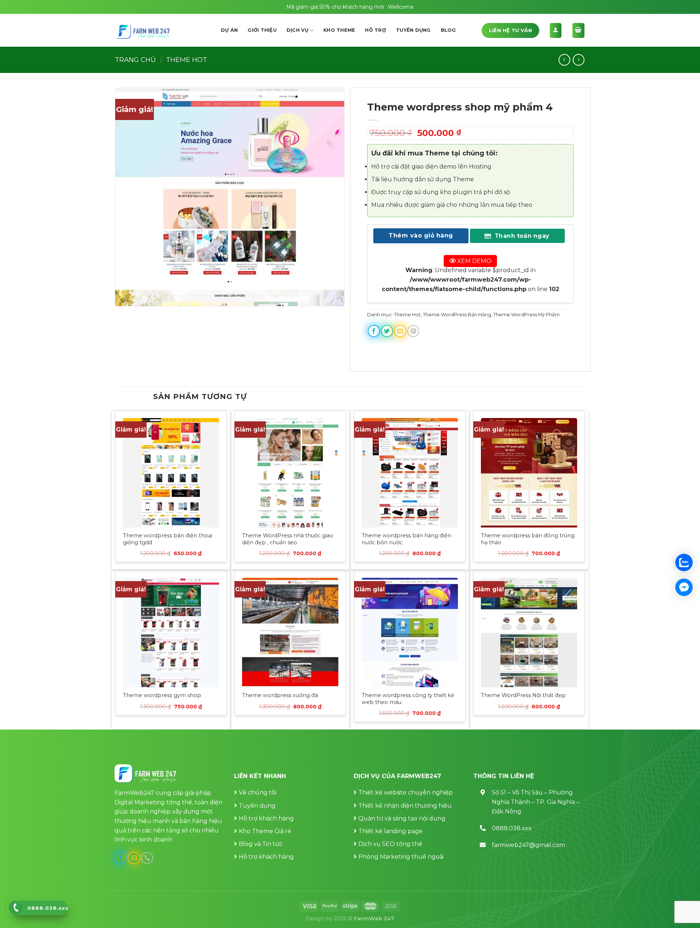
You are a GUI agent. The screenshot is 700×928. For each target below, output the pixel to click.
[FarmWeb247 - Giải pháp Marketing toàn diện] (142, 30)
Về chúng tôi (257, 792)
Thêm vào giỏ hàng (421, 235)
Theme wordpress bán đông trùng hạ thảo (528, 539)
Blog (448, 30)
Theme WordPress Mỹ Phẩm (526, 314)
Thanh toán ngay (521, 235)
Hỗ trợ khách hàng (266, 818)
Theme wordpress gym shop (162, 695)
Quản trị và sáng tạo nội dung (402, 818)
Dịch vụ (298, 30)
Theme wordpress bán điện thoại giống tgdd (167, 539)
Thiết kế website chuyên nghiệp (405, 792)
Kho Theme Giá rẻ (265, 831)
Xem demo (473, 260)
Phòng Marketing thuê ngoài (401, 856)
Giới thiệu (262, 30)
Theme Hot (186, 59)
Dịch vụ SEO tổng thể (390, 843)
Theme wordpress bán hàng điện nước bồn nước (406, 539)
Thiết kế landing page (390, 831)
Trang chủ (135, 59)
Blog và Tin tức (261, 843)
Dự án (229, 30)
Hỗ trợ (375, 30)
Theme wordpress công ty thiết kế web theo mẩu (408, 698)
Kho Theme (339, 30)
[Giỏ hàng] (578, 30)
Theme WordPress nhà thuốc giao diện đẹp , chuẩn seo (287, 539)
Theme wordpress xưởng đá (280, 695)
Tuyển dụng (413, 30)
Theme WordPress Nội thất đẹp (523, 695)
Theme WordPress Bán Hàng (457, 314)
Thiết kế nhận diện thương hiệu (405, 805)
